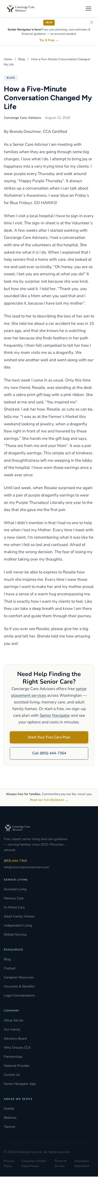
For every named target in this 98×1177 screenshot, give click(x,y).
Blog (21, 59)
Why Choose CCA (17, 1047)
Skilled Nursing (15, 934)
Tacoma (9, 1126)
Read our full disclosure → (49, 800)
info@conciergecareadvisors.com (26, 867)
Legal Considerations (19, 995)
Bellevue (10, 1117)
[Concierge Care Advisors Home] (23, 9)
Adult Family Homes (19, 916)
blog (11, 78)
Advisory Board (15, 1038)
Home (8, 59)
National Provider (16, 1065)
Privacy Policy (9, 1163)
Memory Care (14, 898)
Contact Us (12, 1074)
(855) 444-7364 (15, 861)
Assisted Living (15, 889)
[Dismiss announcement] (91, 23)
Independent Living (18, 925)
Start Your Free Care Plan (49, 737)
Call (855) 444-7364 (49, 753)
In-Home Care (14, 907)
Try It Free (49, 40)
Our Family (12, 1029)
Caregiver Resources (19, 977)
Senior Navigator (55, 715)
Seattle (9, 1108)
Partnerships (13, 1056)
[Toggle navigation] (88, 8)
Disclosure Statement (81, 1163)
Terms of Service (60, 1163)
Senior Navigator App (20, 1084)
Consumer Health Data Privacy (33, 1163)
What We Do (13, 1020)
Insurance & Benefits (19, 986)
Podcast (10, 968)
